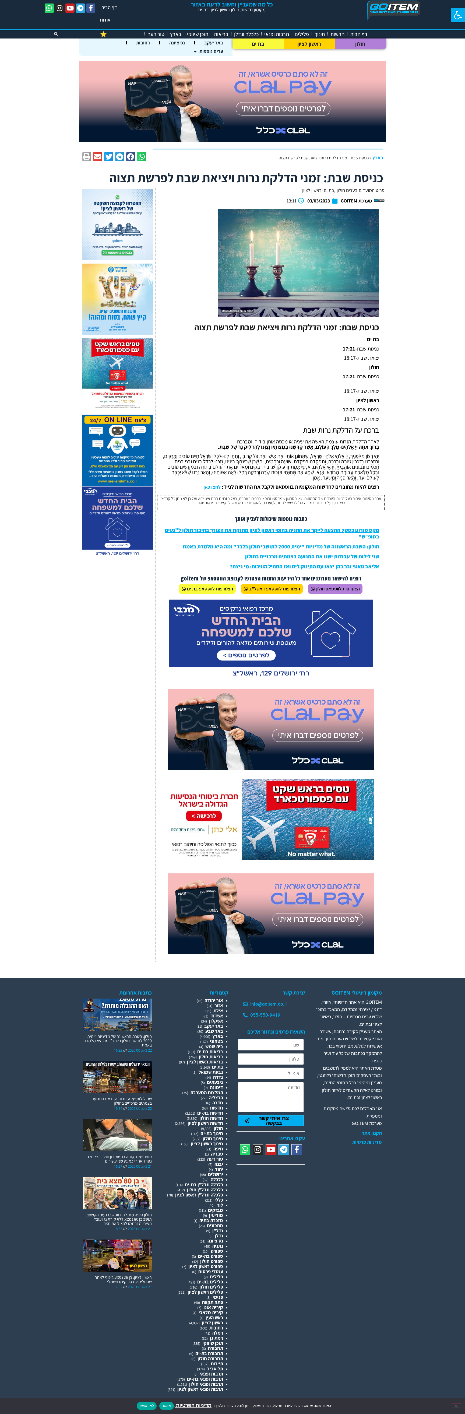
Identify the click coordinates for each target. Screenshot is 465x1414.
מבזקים (215, 1210)
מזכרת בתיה (211, 1220)
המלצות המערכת (206, 1092)
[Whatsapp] (49, 8)
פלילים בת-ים (210, 1282)
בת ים (258, 43)
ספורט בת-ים (210, 1256)
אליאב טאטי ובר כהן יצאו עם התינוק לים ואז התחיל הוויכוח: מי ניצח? (304, 566)
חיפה (218, 1149)
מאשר (166, 1406)
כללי (218, 1200)
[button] (458, 15)
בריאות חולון (211, 1057)
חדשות (337, 34)
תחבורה (215, 1348)
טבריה (217, 1154)
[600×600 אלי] (117, 407)
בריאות (221, 34)
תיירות (217, 1363)
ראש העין (214, 1317)
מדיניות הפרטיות (193, 1405)
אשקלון (216, 1021)
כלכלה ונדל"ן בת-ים (204, 1184)
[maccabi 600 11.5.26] (117, 555)
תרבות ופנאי (276, 34)
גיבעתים (215, 1082)
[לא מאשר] (456, 1405)
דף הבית (109, 7)
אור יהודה (214, 1000)
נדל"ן (217, 1230)
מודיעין (216, 1215)
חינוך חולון (213, 1138)
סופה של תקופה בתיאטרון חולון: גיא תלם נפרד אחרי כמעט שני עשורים (119, 1159)
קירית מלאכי (211, 1312)
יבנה (218, 1164)
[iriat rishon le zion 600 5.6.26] (117, 333)
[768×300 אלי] (271, 858)
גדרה (218, 1077)
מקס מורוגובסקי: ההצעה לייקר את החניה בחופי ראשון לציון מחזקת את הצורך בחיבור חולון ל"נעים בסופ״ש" (272, 533)
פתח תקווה (212, 1302)
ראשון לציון (309, 43)
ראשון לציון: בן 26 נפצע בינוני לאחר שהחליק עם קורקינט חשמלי (123, 1279)
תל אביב (215, 1369)
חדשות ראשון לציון (205, 1123)
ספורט (217, 1251)
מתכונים (215, 1225)
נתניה (217, 1246)
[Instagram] (59, 8)
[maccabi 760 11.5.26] (271, 679)
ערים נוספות (211, 51)
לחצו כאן (212, 487)
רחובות (143, 43)
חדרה (217, 1103)
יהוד (219, 1169)
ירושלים (215, 1174)
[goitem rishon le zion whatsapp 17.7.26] (117, 258)
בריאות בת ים (210, 1051)
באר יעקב (213, 43)
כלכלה (217, 1179)
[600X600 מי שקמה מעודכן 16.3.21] (117, 484)
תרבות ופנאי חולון (206, 1384)
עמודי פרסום (210, 1271)
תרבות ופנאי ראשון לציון (200, 1389)
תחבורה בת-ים (209, 1353)
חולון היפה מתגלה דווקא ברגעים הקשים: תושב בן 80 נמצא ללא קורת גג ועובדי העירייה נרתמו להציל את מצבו (119, 1219)
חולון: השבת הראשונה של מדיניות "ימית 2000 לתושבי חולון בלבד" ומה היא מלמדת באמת (281, 546)
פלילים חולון (211, 1287)
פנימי (218, 1297)
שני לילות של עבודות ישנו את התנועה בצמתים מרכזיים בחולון (312, 556)
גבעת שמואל (211, 1072)
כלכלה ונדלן (246, 34)
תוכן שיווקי (197, 34)
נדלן (219, 1236)
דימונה (216, 1087)
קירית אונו (213, 1307)
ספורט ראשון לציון (205, 1266)
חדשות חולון (211, 1118)
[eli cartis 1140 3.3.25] (232, 140)
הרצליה (216, 1097)
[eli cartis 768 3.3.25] (271, 768)
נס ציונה (177, 43)
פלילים (302, 34)
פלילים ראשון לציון (205, 1292)
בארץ (175, 34)
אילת (218, 1010)
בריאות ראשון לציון (205, 1062)
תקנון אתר (372, 1133)
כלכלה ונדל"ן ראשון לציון (199, 1195)
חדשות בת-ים (210, 1113)
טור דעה (155, 34)
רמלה (217, 1333)
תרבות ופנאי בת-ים (205, 1379)
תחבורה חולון (210, 1358)
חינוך (320, 34)
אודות (105, 20)
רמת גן (216, 1338)
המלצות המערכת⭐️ (121, 34)
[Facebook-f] (91, 8)
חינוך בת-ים (211, 1133)
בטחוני (216, 1041)
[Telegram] (80, 8)
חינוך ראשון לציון (207, 1143)
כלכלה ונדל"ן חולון (205, 1189)
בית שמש (214, 1046)
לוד (220, 1205)
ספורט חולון (211, 1261)
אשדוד (216, 1016)
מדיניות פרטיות (367, 1142)
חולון (360, 43)
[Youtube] (70, 8)
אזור (218, 1005)
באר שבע (214, 1031)
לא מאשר (146, 1406)
